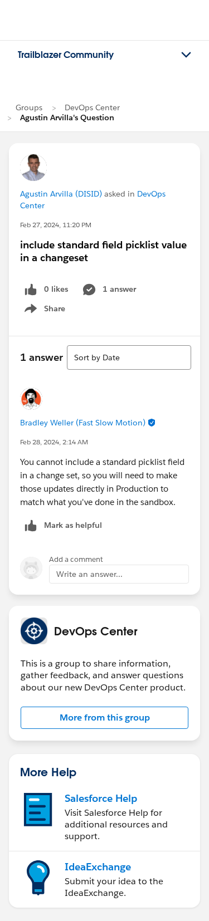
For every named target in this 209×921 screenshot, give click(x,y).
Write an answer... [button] (89, 574)
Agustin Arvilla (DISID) (61, 194)
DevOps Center (92, 107)
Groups (29, 107)
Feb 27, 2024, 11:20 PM (55, 224)
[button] (104, 718)
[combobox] (129, 357)
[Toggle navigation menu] (186, 55)
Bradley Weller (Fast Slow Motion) (82, 423)
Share (43, 310)
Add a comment (76, 559)
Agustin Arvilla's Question (67, 117)
